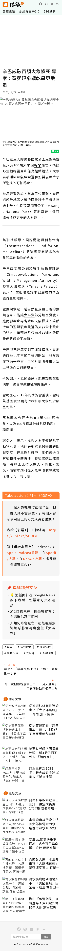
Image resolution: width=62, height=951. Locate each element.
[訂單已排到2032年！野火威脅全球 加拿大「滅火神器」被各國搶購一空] (14, 774)
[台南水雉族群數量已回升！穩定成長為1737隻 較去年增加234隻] (14, 806)
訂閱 (46, 936)
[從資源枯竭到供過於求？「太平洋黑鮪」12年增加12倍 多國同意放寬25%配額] (14, 712)
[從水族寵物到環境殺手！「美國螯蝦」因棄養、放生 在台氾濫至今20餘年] (14, 885)
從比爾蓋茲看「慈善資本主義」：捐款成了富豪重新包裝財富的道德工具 (44, 730)
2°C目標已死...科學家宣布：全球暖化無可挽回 (32, 614)
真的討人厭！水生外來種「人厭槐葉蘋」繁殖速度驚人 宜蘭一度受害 (44, 863)
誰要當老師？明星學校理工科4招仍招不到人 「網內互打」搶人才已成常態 (44, 753)
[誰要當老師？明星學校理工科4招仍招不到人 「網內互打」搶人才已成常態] (14, 755)
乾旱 (10, 647)
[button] (58, 4)
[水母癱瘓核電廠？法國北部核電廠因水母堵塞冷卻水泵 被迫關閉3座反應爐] (14, 826)
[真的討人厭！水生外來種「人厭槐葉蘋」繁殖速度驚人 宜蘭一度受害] (14, 865)
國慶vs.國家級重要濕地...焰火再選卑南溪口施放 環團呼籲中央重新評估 (44, 843)
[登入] (52, 4)
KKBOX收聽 (32, 558)
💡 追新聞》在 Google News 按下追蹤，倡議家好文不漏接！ (32, 600)
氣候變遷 (26, 647)
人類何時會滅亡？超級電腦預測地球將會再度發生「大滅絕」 (32, 628)
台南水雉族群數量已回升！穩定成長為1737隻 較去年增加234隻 (44, 804)
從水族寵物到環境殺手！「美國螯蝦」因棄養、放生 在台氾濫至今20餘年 (44, 883)
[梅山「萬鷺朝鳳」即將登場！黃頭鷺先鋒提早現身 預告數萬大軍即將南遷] (14, 905)
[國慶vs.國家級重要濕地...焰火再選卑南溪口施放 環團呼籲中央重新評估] (14, 845)
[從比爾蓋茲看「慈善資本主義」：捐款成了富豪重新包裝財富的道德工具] (14, 732)
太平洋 (30, 653)
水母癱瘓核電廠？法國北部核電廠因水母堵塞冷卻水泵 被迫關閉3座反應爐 (44, 824)
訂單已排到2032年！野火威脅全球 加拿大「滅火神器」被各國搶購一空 (44, 772)
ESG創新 (49, 11)
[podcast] (46, 4)
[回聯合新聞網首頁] (5, 4)
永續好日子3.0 (29, 11)
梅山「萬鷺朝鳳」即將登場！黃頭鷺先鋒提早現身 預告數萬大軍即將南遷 (44, 903)
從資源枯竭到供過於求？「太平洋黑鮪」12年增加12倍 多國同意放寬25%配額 (44, 710)
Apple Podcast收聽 (23, 552)
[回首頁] (13, 4)
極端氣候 (45, 647)
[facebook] (40, 4)
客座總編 (8, 11)
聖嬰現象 (48, 653)
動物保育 (12, 653)
